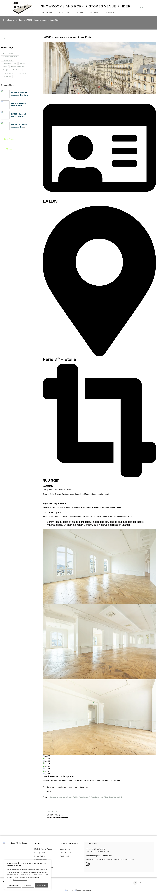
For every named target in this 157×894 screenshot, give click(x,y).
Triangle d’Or (118, 797)
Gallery (11, 53)
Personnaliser (14, 885)
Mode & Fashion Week (75, 797)
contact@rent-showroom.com (101, 856)
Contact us (47, 791)
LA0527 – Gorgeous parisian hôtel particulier (18, 105)
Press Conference (97, 797)
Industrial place (7, 60)
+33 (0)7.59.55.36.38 (126, 859)
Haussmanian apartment (58, 797)
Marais (5, 66)
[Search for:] (15, 38)
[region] (27, 875)
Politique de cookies (20, 880)
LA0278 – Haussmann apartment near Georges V (19, 127)
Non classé (19, 20)
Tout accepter (41, 885)
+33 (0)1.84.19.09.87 (100, 859)
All (48, 797)
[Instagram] (135, 883)
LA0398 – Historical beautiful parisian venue (18, 116)
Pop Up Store (17, 70)
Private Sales (108, 797)
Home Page (7, 20)
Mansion (22, 63)
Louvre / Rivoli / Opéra (9, 63)
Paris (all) (86, 797)
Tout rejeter (28, 885)
